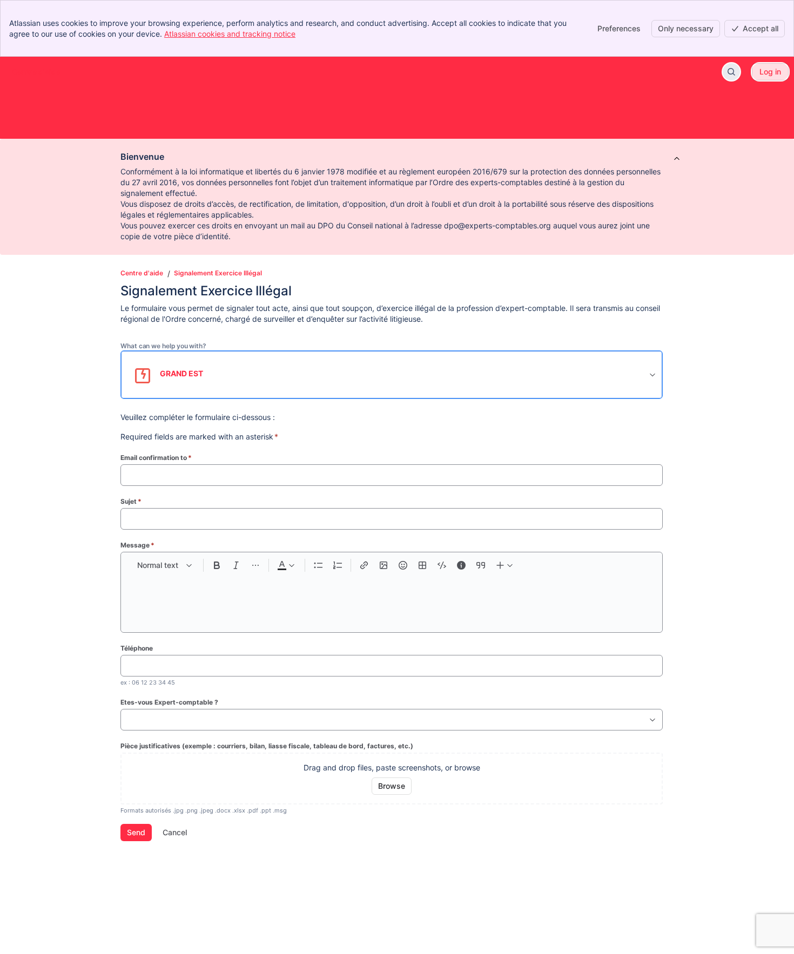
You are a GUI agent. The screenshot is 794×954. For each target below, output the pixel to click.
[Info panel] (461, 565)
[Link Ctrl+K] (364, 565)
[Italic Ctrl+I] (236, 565)
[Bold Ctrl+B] (216, 565)
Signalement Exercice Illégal (218, 273)
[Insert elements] (505, 565)
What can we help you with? (163, 346)
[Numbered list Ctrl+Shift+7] (337, 565)
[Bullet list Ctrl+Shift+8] (318, 565)
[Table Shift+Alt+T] (422, 565)
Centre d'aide (141, 273)
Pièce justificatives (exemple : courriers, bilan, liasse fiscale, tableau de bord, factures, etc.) (266, 746)
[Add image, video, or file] (383, 565)
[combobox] (126, 719)
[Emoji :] (403, 565)
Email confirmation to (156, 458)
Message (137, 545)
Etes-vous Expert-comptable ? (169, 702)
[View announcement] (677, 159)
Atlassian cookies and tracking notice (229, 33)
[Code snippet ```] (441, 565)
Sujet (131, 501)
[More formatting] (255, 565)
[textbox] (391, 597)
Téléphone (136, 648)
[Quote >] (480, 565)
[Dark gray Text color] (285, 565)
